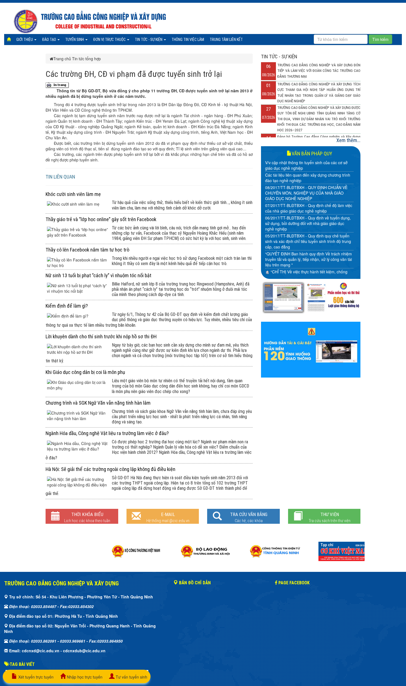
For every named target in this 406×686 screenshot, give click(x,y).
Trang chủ (62, 58)
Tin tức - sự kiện (149, 39)
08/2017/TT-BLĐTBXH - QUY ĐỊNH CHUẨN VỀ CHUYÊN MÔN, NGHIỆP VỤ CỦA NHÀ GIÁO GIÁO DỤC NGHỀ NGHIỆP (306, 193)
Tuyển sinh (75, 39)
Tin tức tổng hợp (86, 58)
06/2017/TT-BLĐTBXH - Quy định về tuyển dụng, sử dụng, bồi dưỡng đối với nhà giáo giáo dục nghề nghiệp (308, 223)
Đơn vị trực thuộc (109, 39)
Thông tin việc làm (188, 39)
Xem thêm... (348, 140)
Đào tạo (49, 39)
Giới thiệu (25, 39)
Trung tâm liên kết (226, 39)
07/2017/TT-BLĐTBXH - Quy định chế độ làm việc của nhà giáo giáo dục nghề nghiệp (308, 208)
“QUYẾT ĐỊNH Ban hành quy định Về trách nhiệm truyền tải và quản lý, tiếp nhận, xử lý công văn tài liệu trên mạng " (308, 259)
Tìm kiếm (380, 39)
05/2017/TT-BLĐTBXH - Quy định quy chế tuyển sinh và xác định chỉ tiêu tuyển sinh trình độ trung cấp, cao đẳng (308, 241)
